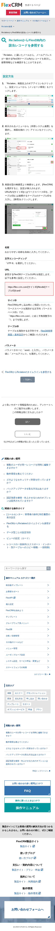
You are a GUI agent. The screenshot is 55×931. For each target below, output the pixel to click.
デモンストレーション (35, 693)
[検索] (48, 568)
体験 (9, 693)
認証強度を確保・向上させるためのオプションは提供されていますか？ (27, 762)
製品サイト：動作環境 (26, 893)
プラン (39, 709)
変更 (9, 699)
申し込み (30, 699)
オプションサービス (15, 709)
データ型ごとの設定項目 (19, 532)
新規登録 (13, 12)
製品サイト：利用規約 (26, 881)
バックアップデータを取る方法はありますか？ (26, 755)
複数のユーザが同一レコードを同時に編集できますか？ (27, 734)
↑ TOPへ (27, 379)
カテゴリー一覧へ (41, 674)
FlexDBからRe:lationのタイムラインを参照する (28, 372)
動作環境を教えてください (20, 473)
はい (27, 421)
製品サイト (26, 846)
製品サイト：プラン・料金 (26, 870)
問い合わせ (42, 699)
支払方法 (19, 699)
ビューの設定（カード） (19, 538)
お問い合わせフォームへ (35, 12)
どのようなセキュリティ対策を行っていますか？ (27, 748)
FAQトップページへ (40, 771)
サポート (26, 704)
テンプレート (13, 704)
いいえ (27, 434)
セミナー (19, 693)
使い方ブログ (26, 858)
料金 (30, 709)
